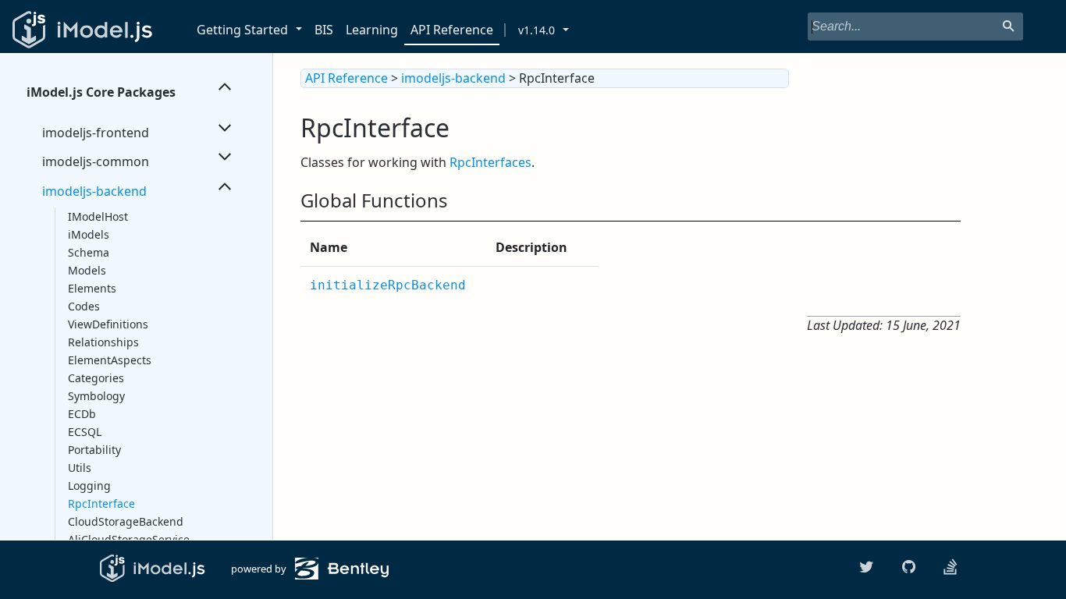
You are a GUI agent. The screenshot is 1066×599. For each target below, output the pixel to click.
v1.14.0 (536, 30)
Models (87, 270)
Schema (88, 252)
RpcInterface (101, 503)
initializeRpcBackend (388, 285)
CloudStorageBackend (125, 521)
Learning (372, 29)
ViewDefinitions (108, 324)
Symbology (96, 395)
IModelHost (98, 216)
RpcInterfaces (490, 162)
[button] (301, 30)
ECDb (82, 413)
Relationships (103, 342)
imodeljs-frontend (95, 132)
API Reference (451, 29)
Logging (89, 485)
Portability (94, 449)
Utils (79, 467)
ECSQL (84, 431)
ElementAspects (109, 360)
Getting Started (242, 29)
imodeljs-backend (94, 191)
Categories (96, 377)
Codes (84, 306)
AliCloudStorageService (129, 539)
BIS (323, 29)
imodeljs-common (95, 161)
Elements (92, 288)
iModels (88, 234)
